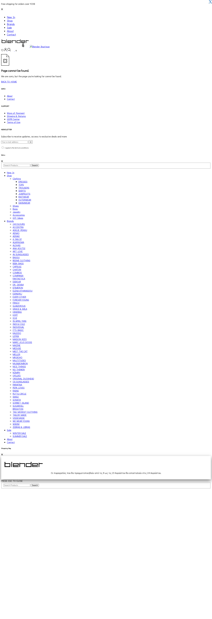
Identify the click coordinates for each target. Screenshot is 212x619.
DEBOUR (17, 281)
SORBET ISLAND (21, 402)
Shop (10, 20)
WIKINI (16, 424)
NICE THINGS (19, 366)
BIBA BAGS (18, 263)
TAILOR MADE (20, 414)
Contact (11, 34)
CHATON (17, 269)
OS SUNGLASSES (21, 381)
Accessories (19, 214)
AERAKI (16, 236)
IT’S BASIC (18, 330)
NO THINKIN (19, 369)
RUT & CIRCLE (19, 393)
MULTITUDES (19, 360)
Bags (15, 208)
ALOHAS (16, 245)
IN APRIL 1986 (19, 320)
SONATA (17, 399)
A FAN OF (17, 239)
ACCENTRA (18, 227)
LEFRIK (16, 336)
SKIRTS (22, 190)
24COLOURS (19, 224)
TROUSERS (23, 187)
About (10, 31)
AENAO (16, 233)
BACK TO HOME (9, 81)
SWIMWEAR (24, 202)
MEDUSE (17, 348)
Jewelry (16, 211)
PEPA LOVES (19, 387)
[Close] (2, 161)
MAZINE (16, 345)
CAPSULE (17, 266)
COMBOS (17, 272)
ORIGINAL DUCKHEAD (23, 378)
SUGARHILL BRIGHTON (18, 407)
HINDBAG (17, 311)
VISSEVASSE (19, 417)
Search (35, 165)
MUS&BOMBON (20, 363)
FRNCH (16, 302)
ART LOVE (18, 251)
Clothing (17, 178)
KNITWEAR (23, 196)
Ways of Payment (16, 113)
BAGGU (16, 257)
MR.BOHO (17, 357)
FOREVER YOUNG (21, 299)
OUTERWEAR (24, 199)
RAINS (16, 390)
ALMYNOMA (18, 242)
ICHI (15, 317)
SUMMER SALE (20, 436)
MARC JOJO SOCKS (22, 342)
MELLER (16, 354)
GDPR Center (13, 119)
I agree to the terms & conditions (16, 148)
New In (11, 17)
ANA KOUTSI (19, 248)
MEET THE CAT (20, 351)
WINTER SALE (19, 433)
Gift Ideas (18, 217)
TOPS (21, 184)
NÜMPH (16, 372)
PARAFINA (17, 384)
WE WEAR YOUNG (21, 420)
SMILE (16, 396)
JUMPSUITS (24, 193)
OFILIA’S (17, 375)
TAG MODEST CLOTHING (25, 411)
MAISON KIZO (20, 339)
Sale (9, 27)
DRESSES (22, 181)
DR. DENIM (18, 284)
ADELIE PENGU (20, 230)
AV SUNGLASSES (21, 254)
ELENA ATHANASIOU (22, 290)
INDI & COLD (19, 324)
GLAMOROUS (19, 305)
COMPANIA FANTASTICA (19, 277)
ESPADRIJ (17, 293)
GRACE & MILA (20, 308)
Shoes (16, 205)
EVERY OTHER (19, 296)
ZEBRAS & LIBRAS (21, 427)
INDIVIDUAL (18, 327)
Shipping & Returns (16, 116)
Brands (11, 24)
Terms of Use (13, 122)
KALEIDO (17, 333)
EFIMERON (18, 287)
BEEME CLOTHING (21, 260)
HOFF (15, 314)
